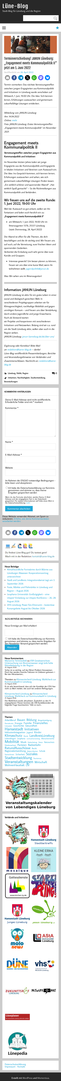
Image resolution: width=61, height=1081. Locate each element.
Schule (42, 751)
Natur (40, 742)
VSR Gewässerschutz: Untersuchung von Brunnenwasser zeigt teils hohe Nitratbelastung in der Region (29, 663)
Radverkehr (34, 744)
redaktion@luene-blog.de (19, 349)
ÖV (27, 765)
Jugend (30, 732)
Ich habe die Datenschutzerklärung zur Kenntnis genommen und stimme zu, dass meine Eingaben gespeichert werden (31, 490)
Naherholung (32, 742)
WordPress (27, 1077)
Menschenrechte (47, 738)
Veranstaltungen (11, 381)
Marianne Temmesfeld (16, 660)
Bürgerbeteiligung (45, 720)
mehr (14, 120)
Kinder (37, 732)
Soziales (31, 754)
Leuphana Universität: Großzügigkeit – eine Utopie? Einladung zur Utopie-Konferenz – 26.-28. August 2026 (31, 598)
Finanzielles (40, 723)
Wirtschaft (40, 761)
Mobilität (12, 741)
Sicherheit (20, 754)
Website (9, 467)
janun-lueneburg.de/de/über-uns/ (38, 336)
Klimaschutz (13, 735)
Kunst (26, 736)
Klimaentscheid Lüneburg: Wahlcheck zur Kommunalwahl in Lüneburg (30, 680)
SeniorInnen (9, 754)
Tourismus (37, 758)
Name (9, 442)
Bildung (32, 719)
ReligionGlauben (32, 751)
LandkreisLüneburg (41, 735)
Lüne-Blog (15, 6)
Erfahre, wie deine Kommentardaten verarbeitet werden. (25, 520)
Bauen (21, 720)
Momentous (43, 1077)
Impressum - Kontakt (15, 1066)
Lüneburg (12, 373)
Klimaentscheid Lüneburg (17, 693)
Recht (34, 748)
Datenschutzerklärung (15, 1064)
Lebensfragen (10, 738)
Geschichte (18, 725)
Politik (19, 373)
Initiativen (12, 377)
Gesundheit (31, 725)
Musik (23, 742)
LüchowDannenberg (33, 738)
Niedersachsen (10, 745)
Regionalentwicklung (15, 751)
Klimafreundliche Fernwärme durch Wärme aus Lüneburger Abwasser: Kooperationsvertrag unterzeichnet (29, 573)
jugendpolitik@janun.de (37, 268)
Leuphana (21, 738)
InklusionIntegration (15, 732)
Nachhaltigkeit (23, 377)
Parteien (22, 744)
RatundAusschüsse (17, 748)
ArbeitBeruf (10, 720)
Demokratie (9, 723)
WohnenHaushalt (14, 765)
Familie (28, 723)
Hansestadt (14, 729)
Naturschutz (49, 742)
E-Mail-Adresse (13, 454)
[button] (7, 77)
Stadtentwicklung (38, 377)
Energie (18, 723)
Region (25, 373)
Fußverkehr (8, 726)
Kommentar (11, 408)
